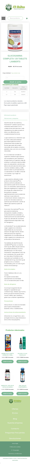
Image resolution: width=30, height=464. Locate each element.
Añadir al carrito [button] (7, 361)
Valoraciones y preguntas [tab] (11, 118)
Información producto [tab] (10, 115)
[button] (3, 18)
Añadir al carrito (15, 82)
